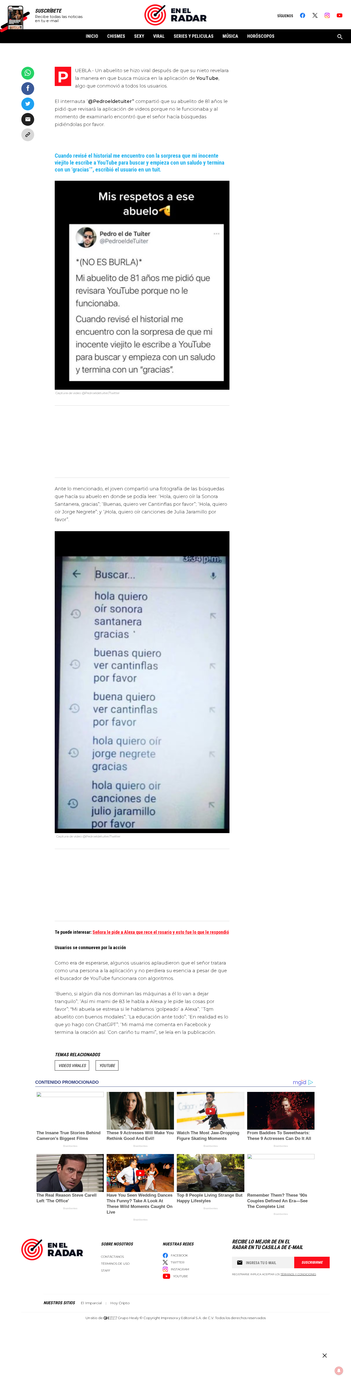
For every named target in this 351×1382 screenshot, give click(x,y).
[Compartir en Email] (27, 119)
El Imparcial (91, 1303)
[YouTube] (340, 15)
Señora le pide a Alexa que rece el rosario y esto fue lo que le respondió (161, 932)
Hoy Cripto (120, 1303)
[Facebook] (303, 15)
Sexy (139, 36)
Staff (105, 1270)
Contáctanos (112, 1257)
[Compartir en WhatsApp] (27, 73)
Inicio (92, 36)
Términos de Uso (115, 1263)
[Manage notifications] (339, 1371)
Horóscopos (260, 36)
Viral (159, 36)
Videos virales (72, 1065)
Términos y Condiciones (298, 1274)
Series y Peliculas (194, 36)
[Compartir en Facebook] (27, 88)
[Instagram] (327, 15)
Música (230, 36)
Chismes (116, 36)
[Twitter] (315, 15)
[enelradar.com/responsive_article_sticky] (324, 1355)
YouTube (107, 1065)
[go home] (175, 14)
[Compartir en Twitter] (27, 104)
